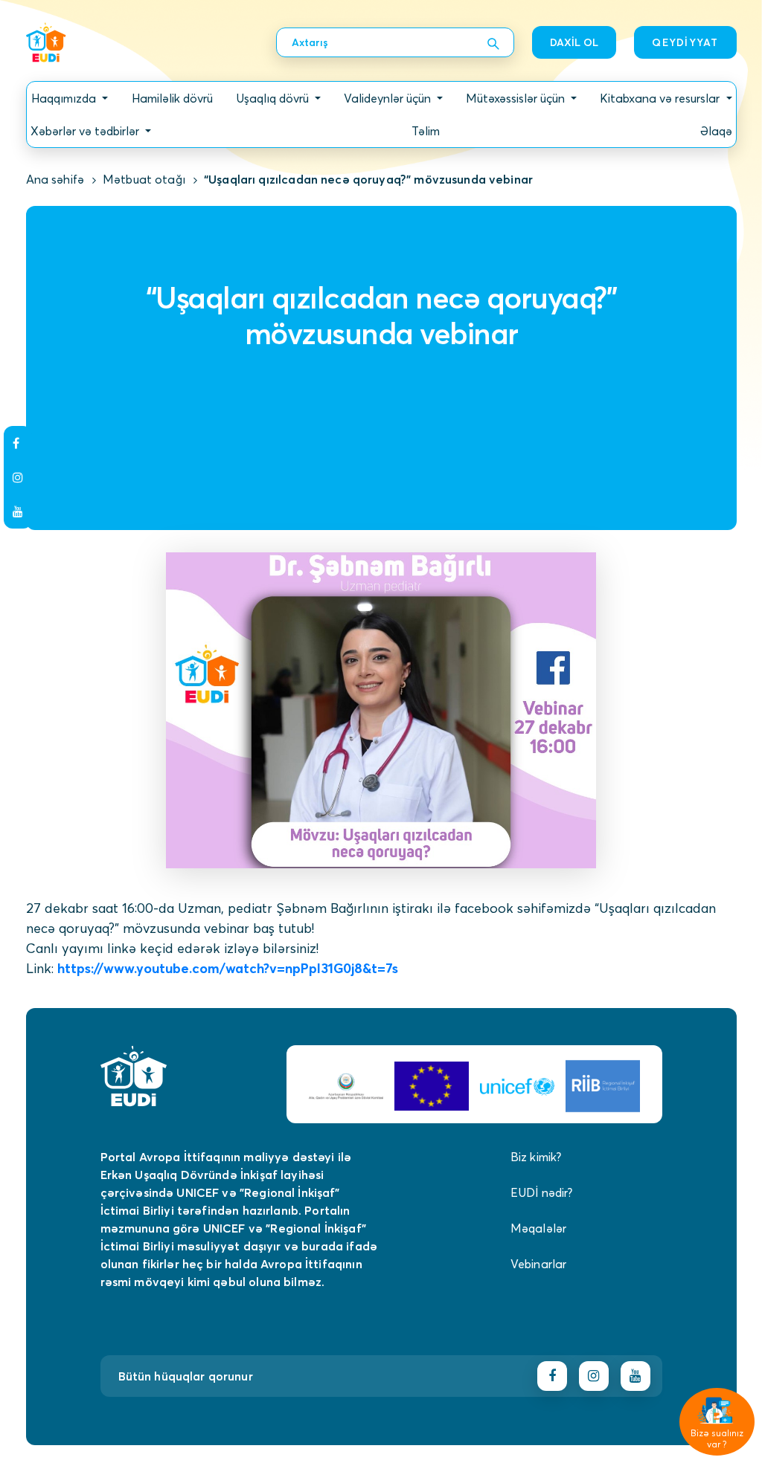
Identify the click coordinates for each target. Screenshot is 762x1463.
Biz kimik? (536, 1156)
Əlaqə (716, 130)
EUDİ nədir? (541, 1192)
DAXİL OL (574, 42)
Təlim (426, 130)
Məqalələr (538, 1228)
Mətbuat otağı (144, 179)
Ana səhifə (55, 179)
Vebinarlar (538, 1263)
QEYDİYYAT (685, 42)
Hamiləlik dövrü (172, 98)
